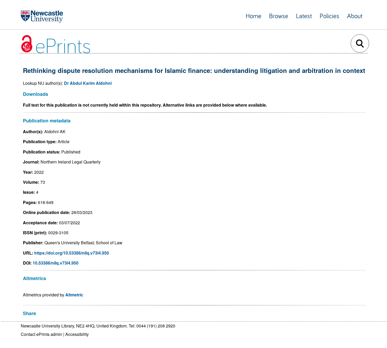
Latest (304, 16)
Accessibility (77, 334)
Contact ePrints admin (41, 334)
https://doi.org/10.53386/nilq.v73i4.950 (71, 253)
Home (253, 16)
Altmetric (74, 295)
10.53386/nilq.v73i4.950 (55, 263)
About (355, 16)
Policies (329, 16)
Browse (278, 16)
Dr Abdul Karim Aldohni (88, 83)
